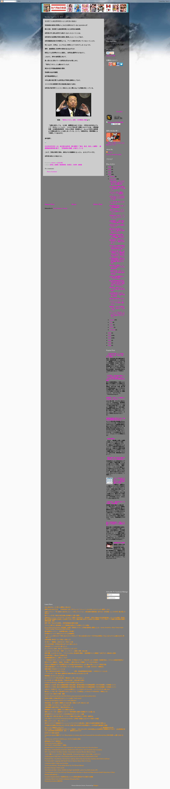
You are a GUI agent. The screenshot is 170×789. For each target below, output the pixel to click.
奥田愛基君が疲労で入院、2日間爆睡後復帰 (117, 206)
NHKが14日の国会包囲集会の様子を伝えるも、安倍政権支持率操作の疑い (117, 247)
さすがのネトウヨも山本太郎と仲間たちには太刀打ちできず (116, 197)
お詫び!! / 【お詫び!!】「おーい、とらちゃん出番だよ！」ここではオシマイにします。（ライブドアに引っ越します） (78, 689)
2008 (109, 345)
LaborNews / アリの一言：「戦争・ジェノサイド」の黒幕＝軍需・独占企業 (66, 651)
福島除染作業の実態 (119, 542)
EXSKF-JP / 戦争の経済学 (52, 733)
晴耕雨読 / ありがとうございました (54, 675)
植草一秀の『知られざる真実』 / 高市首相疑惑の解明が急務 (61, 623)
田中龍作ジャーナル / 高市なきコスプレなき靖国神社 (59, 633)
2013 (109, 335)
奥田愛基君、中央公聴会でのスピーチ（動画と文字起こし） (116, 241)
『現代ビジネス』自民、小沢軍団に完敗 (74, 120)
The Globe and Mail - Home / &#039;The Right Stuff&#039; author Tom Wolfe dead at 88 (71, 770)
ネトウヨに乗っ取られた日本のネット (116, 202)
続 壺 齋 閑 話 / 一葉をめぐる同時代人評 (56, 655)
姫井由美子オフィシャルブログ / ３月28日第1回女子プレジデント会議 (64, 714)
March (112, 327)
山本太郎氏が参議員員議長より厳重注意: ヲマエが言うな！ (117, 188)
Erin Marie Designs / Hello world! (54, 767)
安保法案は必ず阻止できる (116, 298)
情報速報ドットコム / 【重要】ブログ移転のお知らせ (59, 709)
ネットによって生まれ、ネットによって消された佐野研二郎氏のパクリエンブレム (116, 314)
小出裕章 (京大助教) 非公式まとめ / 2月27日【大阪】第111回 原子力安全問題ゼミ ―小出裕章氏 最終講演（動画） (76, 725)
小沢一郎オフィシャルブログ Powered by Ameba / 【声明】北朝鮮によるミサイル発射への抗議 (72, 718)
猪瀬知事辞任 (111, 438)
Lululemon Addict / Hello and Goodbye (56, 763)
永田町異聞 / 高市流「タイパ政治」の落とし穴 (58, 639)
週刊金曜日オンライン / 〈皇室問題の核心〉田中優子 (59, 631)
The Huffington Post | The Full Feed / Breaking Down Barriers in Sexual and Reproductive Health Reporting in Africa (80, 772)
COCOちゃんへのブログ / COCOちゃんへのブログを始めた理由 (62, 739)
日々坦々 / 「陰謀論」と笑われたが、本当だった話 (59, 642)
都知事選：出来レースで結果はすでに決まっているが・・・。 (115, 398)
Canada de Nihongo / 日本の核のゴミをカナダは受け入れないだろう (64, 682)
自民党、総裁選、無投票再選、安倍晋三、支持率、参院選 (66, 164)
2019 (109, 172)
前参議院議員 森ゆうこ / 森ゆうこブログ (56, 657)
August (112, 320)
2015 (109, 174)
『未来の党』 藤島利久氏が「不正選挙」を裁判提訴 (115, 502)
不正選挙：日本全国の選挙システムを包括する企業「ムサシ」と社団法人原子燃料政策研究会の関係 (115, 378)
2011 (109, 340)
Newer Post (49, 204)
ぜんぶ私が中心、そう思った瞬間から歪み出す (58, 607)
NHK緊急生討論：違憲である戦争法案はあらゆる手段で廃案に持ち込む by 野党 (116, 260)
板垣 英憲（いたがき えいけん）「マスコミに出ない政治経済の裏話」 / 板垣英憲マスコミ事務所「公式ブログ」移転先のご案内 (80, 653)
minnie (110, 152)
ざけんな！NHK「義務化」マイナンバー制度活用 (116, 192)
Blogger (95, 785)
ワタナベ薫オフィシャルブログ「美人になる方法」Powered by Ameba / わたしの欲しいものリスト (73, 754)
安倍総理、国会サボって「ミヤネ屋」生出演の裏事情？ (116, 289)
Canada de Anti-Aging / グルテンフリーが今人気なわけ (60, 700)
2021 (109, 167)
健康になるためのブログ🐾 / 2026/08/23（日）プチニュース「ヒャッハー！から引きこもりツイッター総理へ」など (77, 609)
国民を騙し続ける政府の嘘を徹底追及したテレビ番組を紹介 (116, 458)
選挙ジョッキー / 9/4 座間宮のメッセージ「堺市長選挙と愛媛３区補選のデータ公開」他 (70, 711)
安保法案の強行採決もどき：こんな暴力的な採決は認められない (116, 230)
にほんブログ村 (110, 55)
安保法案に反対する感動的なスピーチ (116, 225)
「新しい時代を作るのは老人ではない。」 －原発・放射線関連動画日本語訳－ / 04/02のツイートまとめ (76, 671)
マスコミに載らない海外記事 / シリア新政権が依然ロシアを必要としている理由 (67, 625)
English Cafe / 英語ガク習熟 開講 (55, 693)
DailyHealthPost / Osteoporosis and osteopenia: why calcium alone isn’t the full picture (71, 747)
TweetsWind (119, 111)
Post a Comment (52, 171)
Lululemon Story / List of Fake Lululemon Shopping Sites (62, 779)
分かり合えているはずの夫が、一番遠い (56, 745)
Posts (110, 594)
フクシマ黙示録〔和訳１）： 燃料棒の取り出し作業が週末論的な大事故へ (119, 480)
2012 (109, 338)
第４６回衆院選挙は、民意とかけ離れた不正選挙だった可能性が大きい (115, 524)
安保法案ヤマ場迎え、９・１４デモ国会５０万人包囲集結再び (116, 267)
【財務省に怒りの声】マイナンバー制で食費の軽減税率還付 (116, 272)
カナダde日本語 (118, 122)
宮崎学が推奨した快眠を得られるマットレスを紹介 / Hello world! (63, 698)
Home (73, 204)
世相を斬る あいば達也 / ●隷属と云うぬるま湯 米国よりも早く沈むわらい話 (67, 703)
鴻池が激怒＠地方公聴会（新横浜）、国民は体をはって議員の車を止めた (116, 236)
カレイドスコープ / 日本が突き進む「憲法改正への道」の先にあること (64, 678)
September (113, 179)
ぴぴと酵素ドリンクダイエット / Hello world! (57, 705)
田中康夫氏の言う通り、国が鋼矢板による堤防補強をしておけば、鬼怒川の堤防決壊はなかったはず (116, 253)
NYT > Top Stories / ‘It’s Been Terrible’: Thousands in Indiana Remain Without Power (70, 752)
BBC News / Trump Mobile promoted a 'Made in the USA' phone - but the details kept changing (73, 749)
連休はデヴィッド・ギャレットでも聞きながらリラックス (116, 211)
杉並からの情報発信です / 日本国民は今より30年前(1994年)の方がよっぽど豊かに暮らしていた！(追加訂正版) (75, 664)
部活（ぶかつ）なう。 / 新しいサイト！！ (56, 721)
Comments (111, 598)
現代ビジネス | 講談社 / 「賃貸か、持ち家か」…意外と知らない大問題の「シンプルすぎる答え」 (72, 662)
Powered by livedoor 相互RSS (53, 743)
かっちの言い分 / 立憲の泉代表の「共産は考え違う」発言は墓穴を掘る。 (65, 680)
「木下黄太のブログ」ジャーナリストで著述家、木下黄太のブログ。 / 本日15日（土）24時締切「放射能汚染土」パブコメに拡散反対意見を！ (84, 660)
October (112, 176)
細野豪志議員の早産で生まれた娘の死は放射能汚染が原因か (115, 419)
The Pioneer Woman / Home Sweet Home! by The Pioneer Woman (64, 765)
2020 (109, 169)
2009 (109, 343)
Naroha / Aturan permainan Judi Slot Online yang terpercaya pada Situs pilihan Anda (70, 696)
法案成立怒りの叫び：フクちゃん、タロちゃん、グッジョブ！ (116, 217)
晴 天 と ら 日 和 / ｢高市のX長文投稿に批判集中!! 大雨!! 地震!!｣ (62, 615)
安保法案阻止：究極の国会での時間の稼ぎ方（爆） (116, 221)
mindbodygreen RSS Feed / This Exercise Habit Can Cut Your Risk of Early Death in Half (71, 756)
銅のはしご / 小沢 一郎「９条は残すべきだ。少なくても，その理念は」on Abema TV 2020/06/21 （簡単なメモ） (76, 691)
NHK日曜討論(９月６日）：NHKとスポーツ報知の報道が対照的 (117, 294)
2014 (109, 333)
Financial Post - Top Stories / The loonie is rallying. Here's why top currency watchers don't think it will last (77, 758)
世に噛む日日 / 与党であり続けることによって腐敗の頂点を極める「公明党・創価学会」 (69, 716)
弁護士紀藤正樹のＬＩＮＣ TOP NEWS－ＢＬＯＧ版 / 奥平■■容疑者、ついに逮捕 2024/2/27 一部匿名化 (74, 666)
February (112, 329)
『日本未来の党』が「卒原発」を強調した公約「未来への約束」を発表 (115, 355)
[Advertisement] (73, 189)
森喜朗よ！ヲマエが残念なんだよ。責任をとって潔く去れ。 (116, 308)
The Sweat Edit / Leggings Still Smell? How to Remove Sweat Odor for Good (68, 761)
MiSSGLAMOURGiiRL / (51, 774)
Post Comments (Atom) (60, 208)
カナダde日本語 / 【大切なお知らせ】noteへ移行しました (61, 644)
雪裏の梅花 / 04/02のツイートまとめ (55, 669)
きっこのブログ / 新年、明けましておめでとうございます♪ (61, 648)
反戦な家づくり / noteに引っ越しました (56, 646)
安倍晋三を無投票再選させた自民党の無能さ (116, 277)
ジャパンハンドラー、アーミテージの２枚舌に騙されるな (116, 302)
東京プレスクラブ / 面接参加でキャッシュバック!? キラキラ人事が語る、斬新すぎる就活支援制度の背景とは (75, 723)
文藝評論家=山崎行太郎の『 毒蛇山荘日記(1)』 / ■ (59, 707)
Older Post (97, 204)
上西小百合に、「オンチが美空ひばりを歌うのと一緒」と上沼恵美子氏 (116, 182)
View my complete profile (113, 154)
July (111, 322)
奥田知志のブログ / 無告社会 (53, 741)
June (111, 325)
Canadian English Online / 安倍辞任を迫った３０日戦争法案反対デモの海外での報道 (69, 776)
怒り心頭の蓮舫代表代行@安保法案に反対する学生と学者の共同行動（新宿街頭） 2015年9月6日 (116, 283)
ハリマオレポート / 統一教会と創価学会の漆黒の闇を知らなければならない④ (66, 673)
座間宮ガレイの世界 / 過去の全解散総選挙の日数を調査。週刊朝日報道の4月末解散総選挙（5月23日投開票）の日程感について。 (81, 684)
